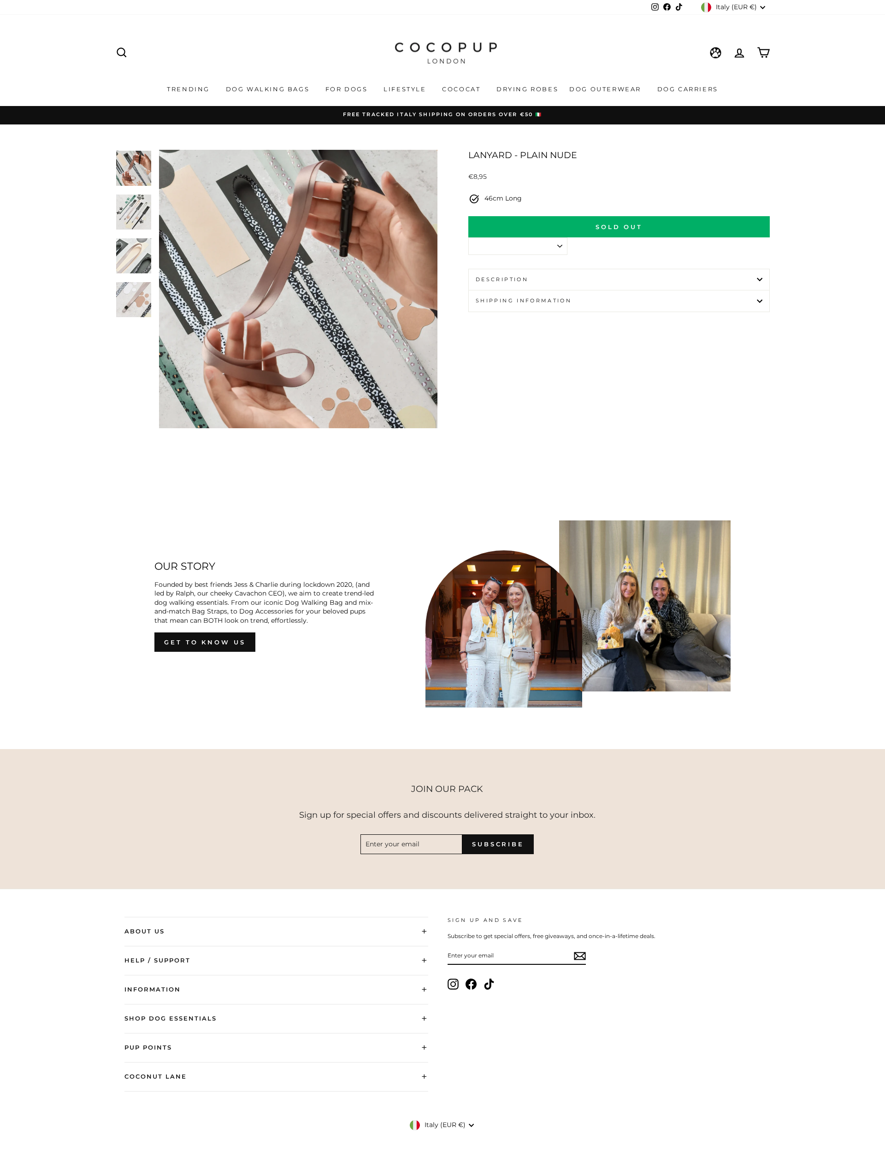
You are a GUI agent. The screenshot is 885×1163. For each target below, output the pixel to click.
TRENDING (189, 89)
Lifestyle (406, 89)
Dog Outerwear (606, 89)
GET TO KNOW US (205, 642)
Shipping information (524, 300)
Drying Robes (527, 89)
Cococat (462, 89)
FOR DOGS (347, 89)
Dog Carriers (687, 89)
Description (502, 279)
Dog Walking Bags (269, 89)
